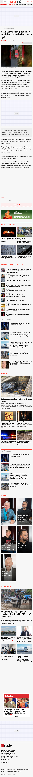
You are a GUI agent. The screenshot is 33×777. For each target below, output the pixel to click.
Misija (10, 769)
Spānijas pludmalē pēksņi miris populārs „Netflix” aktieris (18, 305)
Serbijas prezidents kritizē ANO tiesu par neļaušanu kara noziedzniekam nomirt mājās (8, 424)
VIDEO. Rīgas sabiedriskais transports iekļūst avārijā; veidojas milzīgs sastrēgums (24, 240)
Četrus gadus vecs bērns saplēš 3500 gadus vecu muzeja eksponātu (18, 285)
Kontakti (19, 771)
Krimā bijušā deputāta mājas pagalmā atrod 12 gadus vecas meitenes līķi (24, 443)
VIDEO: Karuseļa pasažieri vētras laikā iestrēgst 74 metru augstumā (17, 276)
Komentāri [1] (16, 205)
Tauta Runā (6, 28)
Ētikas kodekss (10, 771)
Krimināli (12, 28)
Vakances (16, 771)
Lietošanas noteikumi (24, 769)
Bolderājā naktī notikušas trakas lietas (16, 400)
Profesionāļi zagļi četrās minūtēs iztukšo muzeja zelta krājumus (8, 442)
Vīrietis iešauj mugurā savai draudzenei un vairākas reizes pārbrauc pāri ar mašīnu (24, 424)
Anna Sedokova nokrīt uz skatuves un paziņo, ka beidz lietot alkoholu (17, 295)
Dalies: (10, 200)
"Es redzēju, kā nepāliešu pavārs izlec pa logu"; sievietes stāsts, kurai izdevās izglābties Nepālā (20, 334)
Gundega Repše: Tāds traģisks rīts (16, 300)
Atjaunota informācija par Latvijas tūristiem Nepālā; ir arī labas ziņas (19, 353)
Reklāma (7, 769)
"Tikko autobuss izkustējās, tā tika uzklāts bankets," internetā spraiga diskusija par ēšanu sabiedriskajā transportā (20, 344)
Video (3, 496)
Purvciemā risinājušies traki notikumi (24, 256)
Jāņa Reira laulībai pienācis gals (15, 290)
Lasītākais (6, 320)
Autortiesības (3, 771)
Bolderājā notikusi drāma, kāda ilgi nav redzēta (18, 281)
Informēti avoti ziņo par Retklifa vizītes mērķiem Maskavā (8, 638)
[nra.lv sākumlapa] (5, 1)
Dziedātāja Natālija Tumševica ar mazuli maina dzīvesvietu (18, 310)
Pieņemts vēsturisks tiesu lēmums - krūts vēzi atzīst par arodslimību (7, 657)
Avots (2, 197)
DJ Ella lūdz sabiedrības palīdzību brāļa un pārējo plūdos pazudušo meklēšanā (20, 363)
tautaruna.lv (3, 40)
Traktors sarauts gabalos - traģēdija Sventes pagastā (8, 240)
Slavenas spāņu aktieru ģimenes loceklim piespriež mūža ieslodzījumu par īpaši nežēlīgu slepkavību (18, 271)
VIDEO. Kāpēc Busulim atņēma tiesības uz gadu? (19, 323)
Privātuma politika (16, 769)
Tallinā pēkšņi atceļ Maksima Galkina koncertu (17, 314)
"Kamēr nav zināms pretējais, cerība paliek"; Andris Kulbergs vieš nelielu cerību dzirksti (24, 639)
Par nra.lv (2, 769)
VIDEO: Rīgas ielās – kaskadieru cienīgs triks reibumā (8, 257)
